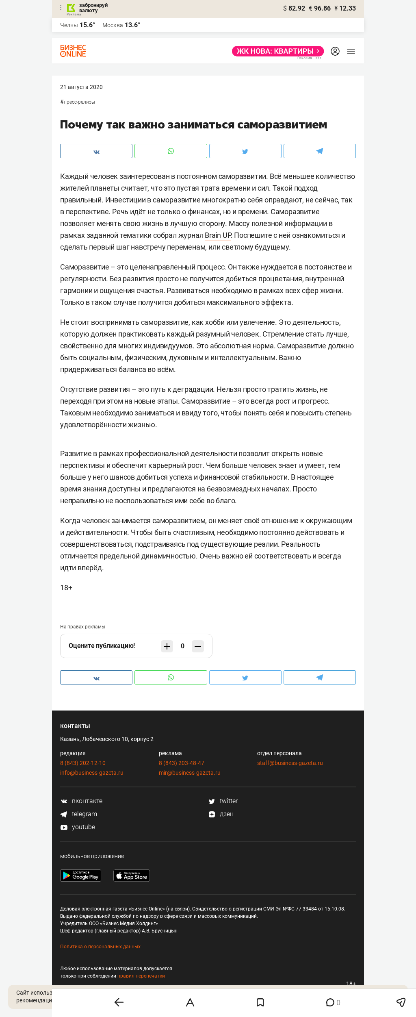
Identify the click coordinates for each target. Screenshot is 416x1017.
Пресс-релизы (79, 102)
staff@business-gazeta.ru (290, 763)
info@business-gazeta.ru (92, 772)
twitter (228, 801)
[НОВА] (275, 51)
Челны (69, 25)
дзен (226, 814)
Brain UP (217, 235)
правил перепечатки (141, 976)
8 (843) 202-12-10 (83, 763)
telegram (83, 814)
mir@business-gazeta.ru (190, 772)
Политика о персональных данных (100, 947)
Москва (112, 25)
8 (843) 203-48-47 (181, 763)
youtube (82, 827)
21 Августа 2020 (81, 87)
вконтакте (86, 801)
